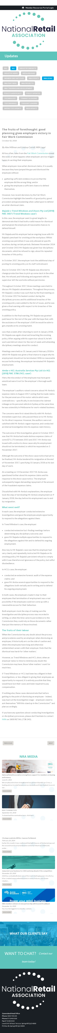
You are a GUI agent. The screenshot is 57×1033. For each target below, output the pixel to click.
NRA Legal (48, 78)
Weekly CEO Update (12, 108)
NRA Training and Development (18, 88)
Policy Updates (33, 93)
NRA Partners (10, 83)
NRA (4, 719)
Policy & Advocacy (12, 93)
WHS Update (31, 108)
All (5, 68)
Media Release (29, 73)
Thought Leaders (29, 103)
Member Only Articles (14, 78)
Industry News (11, 73)
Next (51, 743)
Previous (8, 743)
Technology (10, 98)
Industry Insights (28, 68)
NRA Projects (27, 83)
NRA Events (34, 78)
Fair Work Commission (37, 153)
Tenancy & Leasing (29, 98)
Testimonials (10, 103)
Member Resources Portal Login (40, 8)
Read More (7, 791)
